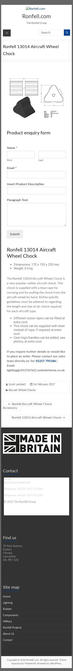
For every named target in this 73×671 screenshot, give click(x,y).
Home (6, 596)
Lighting (7, 603)
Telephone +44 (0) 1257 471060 (23, 489)
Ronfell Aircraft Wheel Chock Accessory (27, 405)
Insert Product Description (25, 184)
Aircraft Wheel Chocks (22, 390)
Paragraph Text (17, 200)
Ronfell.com (36, 16)
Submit (15, 234)
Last (41, 160)
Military (7, 621)
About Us (8, 634)
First (9, 160)
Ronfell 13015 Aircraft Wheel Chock (38, 417)
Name (12, 147)
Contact (7, 640)
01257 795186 (46, 361)
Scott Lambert (17, 384)
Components (10, 615)
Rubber (7, 609)
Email (12, 168)
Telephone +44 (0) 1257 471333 (23, 495)
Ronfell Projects (12, 627)
